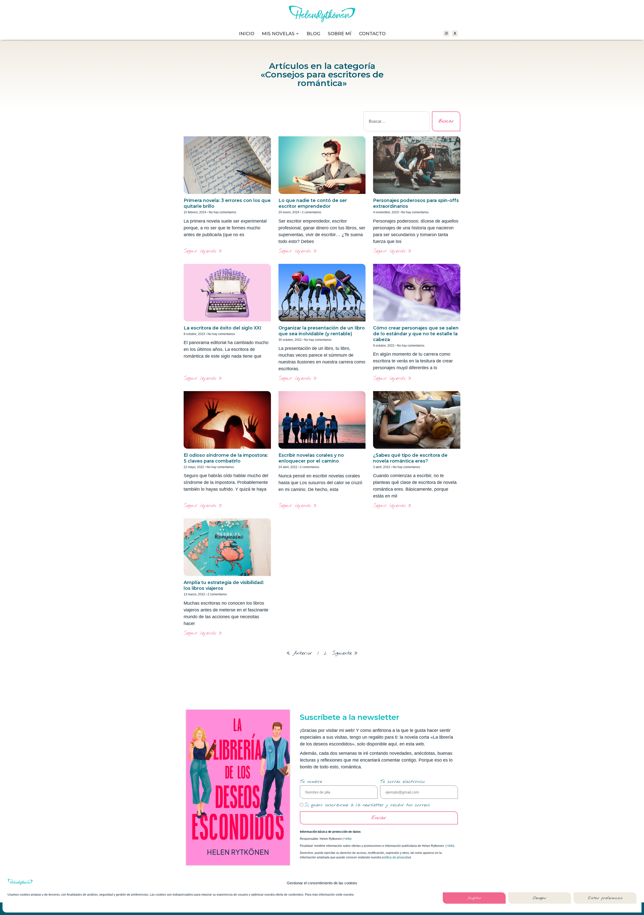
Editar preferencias (605, 898)
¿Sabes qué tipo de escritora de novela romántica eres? (410, 458)
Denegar (539, 898)
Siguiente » (344, 653)
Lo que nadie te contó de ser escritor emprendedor (312, 203)
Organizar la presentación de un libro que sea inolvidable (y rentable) (321, 331)
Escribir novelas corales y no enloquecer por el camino (311, 458)
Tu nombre (311, 782)
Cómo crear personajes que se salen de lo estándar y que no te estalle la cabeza (416, 333)
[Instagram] (446, 33)
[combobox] (397, 121)
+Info (347, 839)
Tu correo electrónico (402, 782)
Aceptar (474, 898)
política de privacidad (396, 857)
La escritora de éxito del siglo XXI (222, 328)
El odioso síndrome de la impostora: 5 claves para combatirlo (226, 458)
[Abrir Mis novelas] (297, 33)
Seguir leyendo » (203, 251)
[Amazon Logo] (455, 33)
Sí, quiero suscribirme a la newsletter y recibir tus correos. (367, 805)
